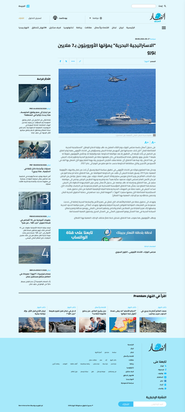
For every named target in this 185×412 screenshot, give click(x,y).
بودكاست (63, 18)
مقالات (88, 27)
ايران (121, 27)
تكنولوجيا (68, 27)
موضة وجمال (101, 371)
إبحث (160, 6)
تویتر (162, 366)
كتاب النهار (162, 307)
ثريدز (161, 385)
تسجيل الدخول (34, 18)
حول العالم (74, 371)
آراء (106, 360)
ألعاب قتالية (73, 363)
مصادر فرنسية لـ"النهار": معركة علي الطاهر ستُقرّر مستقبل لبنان (35, 275)
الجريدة (22, 6)
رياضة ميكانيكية (85, 363)
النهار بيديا (24, 27)
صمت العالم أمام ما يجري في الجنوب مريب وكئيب (153, 312)
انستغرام (160, 377)
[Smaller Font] (153, 142)
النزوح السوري (121, 252)
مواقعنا (96, 18)
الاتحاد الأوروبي (135, 252)
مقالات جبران (93, 360)
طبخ (92, 371)
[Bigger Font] (146, 142)
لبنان (114, 27)
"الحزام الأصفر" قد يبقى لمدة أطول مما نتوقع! (123, 312)
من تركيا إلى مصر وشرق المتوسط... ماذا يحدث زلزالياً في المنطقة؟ (35, 113)
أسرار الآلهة (98, 352)
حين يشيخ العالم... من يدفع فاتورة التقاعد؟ (94, 312)
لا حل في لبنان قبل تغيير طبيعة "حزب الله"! (62, 312)
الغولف (65, 363)
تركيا (48, 108)
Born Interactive (24, 405)
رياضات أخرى (56, 363)
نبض (161, 381)
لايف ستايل (55, 27)
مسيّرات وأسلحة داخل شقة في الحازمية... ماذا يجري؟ (37, 170)
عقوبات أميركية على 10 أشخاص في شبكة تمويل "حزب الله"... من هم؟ (35, 221)
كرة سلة (105, 363)
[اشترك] (107, 235)
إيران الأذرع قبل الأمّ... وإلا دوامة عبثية (35, 312)
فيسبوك (161, 370)
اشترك (21, 18)
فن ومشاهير (112, 371)
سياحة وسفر (84, 371)
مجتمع (107, 352)
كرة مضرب (96, 363)
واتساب (160, 389)
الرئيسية (130, 27)
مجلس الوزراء (150, 252)
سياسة (153, 38)
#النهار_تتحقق (39, 27)
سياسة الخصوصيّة (127, 383)
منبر (101, 360)
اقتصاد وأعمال (101, 27)
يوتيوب (160, 373)
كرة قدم (113, 363)
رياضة (79, 27)
